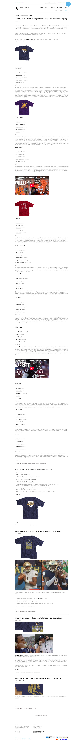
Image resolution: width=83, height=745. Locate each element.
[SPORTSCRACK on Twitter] (15, 732)
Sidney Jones (18, 414)
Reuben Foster (18, 388)
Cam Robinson (18, 281)
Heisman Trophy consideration (30, 488)
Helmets (52, 7)
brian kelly (22, 611)
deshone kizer (35, 463)
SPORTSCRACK (22, 738)
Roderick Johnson (19, 257)
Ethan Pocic (18, 286)
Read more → (17, 460)
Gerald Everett (18, 232)
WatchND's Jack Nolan (19, 655)
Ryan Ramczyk (18, 250)
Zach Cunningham (19, 393)
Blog (66, 10)
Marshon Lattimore (19, 416)
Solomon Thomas (19, 339)
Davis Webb (18, 82)
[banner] (26, 8)
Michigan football (22, 346)
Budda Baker (18, 446)
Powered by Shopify (28, 738)
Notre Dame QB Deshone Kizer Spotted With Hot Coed (33, 470)
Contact (61, 10)
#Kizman (18, 474)
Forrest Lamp (18, 278)
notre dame (35, 524)
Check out (63, 2)
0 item (59, 2)
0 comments (17, 463)
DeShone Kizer (18, 72)
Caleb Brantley (18, 304)
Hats (66, 7)
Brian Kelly (17, 698)
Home (41, 7)
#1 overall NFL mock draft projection (45, 488)
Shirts (46, 7)
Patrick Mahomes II (19, 80)
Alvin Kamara (18, 129)
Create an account (21, 2)
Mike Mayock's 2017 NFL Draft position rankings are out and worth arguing (41, 19)
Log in (16, 2)
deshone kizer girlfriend (29, 524)
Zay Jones (18, 161)
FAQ (56, 10)
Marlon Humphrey (19, 419)
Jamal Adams (18, 441)
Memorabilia (59, 7)
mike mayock (39, 463)
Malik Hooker (18, 439)
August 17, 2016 (34, 601)
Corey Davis (18, 151)
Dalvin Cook (18, 122)
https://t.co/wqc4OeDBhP (24, 474)
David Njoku (18, 225)
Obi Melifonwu (18, 449)
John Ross (18, 156)
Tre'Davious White (19, 424)
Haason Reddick (19, 390)
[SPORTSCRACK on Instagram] (19, 732)
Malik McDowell (19, 307)
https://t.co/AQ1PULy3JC (42, 598)
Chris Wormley (18, 312)
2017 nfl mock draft (24, 463)
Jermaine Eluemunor (20, 262)
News (17, 16)
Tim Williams (18, 334)
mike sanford (31, 672)
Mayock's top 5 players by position (28, 39)
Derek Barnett (18, 336)
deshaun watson (30, 463)
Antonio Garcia (18, 255)
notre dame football (37, 672)
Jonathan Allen (18, 302)
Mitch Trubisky (18, 77)
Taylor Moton (18, 260)
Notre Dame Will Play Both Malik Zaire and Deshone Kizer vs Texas (37, 531)
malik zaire (31, 611)
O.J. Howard (18, 223)
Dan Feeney (18, 283)
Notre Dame (18, 696)
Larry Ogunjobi (18, 309)
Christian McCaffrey (19, 126)
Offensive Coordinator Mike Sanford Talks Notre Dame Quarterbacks (38, 618)
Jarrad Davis (18, 395)
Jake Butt (17, 230)
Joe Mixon (18, 131)
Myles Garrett (18, 331)
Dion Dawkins (18, 288)
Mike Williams (18, 154)
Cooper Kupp (18, 159)
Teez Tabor (18, 421)
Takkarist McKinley (19, 341)
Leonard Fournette (19, 124)
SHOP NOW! (18, 494)
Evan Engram (18, 227)
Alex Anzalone (18, 398)
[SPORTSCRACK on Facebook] (17, 732)
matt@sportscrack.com (40, 731)
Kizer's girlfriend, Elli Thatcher (31, 491)
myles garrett (44, 463)
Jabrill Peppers (18, 444)
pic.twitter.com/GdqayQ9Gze (30, 479)
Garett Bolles (18, 252)
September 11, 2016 (35, 476)
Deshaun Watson (19, 75)
